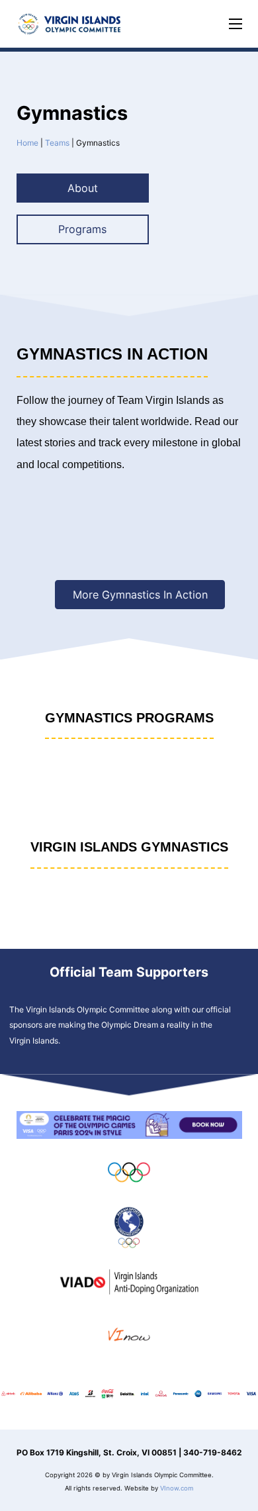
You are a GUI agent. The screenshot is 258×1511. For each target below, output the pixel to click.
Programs (82, 229)
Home (27, 143)
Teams (57, 143)
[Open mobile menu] (235, 24)
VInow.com (176, 1488)
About (82, 188)
